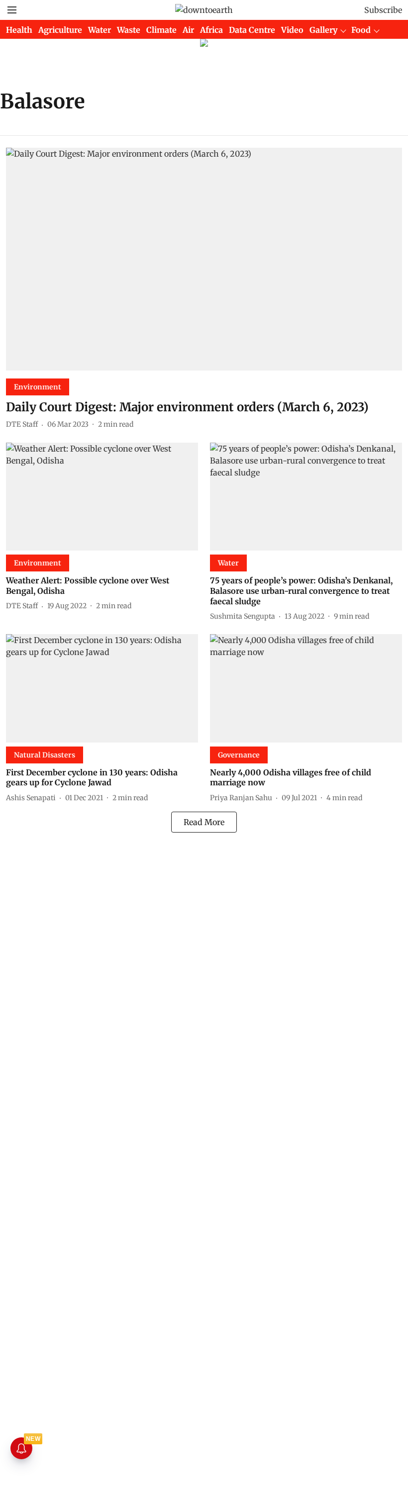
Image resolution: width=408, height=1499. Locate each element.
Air (188, 30)
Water (99, 30)
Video (292, 30)
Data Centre (252, 30)
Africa (211, 30)
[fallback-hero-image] (204, 259)
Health (19, 30)
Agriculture (60, 30)
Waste (128, 30)
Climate (161, 30)
